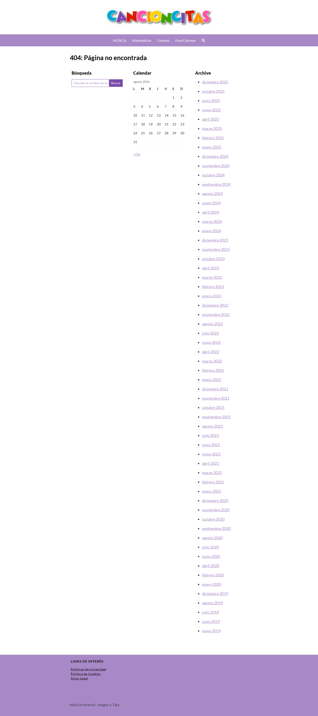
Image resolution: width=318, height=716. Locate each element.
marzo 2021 (212, 472)
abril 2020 (210, 565)
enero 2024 (211, 230)
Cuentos (163, 40)
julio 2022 (210, 333)
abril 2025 (210, 119)
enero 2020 (211, 584)
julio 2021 (210, 435)
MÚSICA (119, 40)
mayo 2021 (211, 454)
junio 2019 (211, 621)
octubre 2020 (213, 519)
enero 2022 (211, 379)
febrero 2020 (213, 575)
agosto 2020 (212, 537)
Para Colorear (185, 40)
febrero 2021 (213, 482)
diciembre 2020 (215, 500)
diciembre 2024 (215, 156)
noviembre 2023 (216, 249)
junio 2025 (211, 100)
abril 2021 (210, 463)
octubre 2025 (213, 91)
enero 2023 (211, 296)
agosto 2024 (212, 193)
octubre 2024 (213, 175)
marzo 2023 (212, 277)
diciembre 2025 (215, 82)
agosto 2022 (212, 323)
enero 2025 (211, 147)
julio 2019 (210, 612)
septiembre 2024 (216, 184)
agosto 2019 (212, 602)
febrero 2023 (213, 286)
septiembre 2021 (216, 416)
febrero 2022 (213, 370)
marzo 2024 (212, 221)
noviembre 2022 (216, 314)
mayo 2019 (211, 630)
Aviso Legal (79, 678)
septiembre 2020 (216, 528)
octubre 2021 (213, 407)
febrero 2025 (213, 137)
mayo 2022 (211, 342)
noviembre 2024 (216, 165)
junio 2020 (211, 556)
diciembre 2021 (215, 389)
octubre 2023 (213, 258)
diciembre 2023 (215, 240)
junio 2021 (211, 444)
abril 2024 (210, 212)
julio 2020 (210, 547)
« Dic (136, 154)
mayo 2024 (211, 203)
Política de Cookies (86, 674)
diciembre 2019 (215, 593)
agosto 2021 (212, 426)
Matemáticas (141, 40)
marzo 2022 (212, 361)
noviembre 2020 (216, 509)
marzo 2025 (212, 128)
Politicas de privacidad (88, 669)
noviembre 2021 (216, 398)
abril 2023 (210, 268)
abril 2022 (210, 351)
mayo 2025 (211, 110)
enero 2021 (211, 491)
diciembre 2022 (215, 305)
